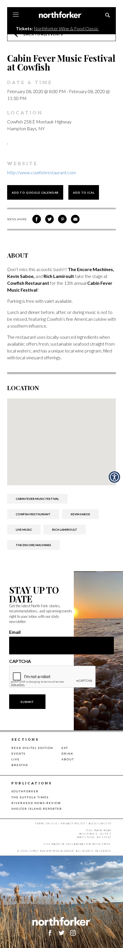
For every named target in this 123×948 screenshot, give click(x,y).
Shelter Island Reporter (36, 808)
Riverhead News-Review (36, 803)
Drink (67, 753)
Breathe (19, 765)
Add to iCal (83, 192)
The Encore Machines (33, 545)
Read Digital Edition (32, 747)
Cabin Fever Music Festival (37, 498)
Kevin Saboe (80, 514)
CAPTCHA (20, 661)
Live (15, 759)
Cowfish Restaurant (33, 514)
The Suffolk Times (30, 797)
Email (15, 632)
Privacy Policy (73, 823)
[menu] (16, 15)
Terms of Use (46, 823)
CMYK (106, 844)
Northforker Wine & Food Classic (66, 28)
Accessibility (100, 823)
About (67, 759)
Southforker (25, 791)
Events (18, 753)
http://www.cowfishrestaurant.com (41, 172)
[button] (114, 477)
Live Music (24, 529)
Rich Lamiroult (64, 529)
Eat (64, 747)
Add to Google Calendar (35, 192)
